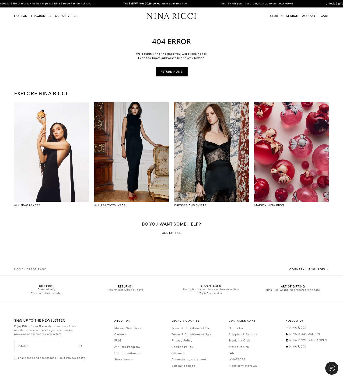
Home (19, 269)
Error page (36, 269)
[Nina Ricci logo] (171, 16)
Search (292, 15)
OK (80, 346)
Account (309, 15)
